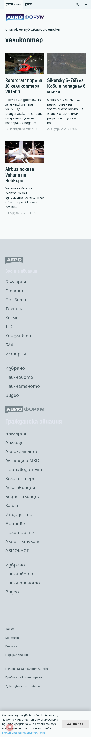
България (15, 282)
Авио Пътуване (23, 541)
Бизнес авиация (22, 496)
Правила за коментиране (23, 677)
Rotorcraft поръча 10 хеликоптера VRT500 (23, 86)
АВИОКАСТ (17, 550)
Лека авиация (20, 487)
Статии (15, 291)
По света (15, 300)
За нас (9, 629)
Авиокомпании (22, 451)
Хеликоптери (20, 478)
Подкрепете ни (16, 655)
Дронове (15, 523)
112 (9, 327)
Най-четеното (22, 386)
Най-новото (19, 377)
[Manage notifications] (9, 727)
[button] (77, 4)
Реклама (11, 646)
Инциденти (18, 514)
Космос (13, 318)
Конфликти (18, 336)
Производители (23, 469)
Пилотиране (19, 532)
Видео (12, 395)
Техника (14, 309)
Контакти (13, 638)
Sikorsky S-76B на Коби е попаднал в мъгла (66, 86)
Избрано (15, 368)
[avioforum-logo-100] (25, 17)
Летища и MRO (22, 460)
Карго (11, 505)
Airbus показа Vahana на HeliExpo (19, 174)
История (15, 354)
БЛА (9, 345)
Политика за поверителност (26, 669)
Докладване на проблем (22, 686)
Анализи (14, 442)
